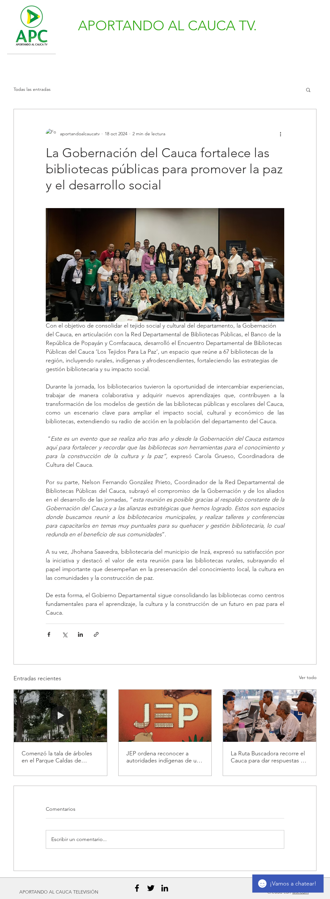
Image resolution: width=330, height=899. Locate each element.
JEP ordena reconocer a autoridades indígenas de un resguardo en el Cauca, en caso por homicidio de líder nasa (163, 757)
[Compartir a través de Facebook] (49, 634)
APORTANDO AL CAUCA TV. (167, 25)
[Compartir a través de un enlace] (96, 634)
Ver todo (307, 677)
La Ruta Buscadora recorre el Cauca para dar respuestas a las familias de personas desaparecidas (268, 757)
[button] (308, 89)
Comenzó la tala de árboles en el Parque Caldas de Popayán (57, 757)
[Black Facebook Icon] (137, 888)
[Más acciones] (280, 134)
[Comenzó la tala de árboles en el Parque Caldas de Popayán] (60, 716)
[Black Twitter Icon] (151, 888)
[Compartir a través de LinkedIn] (80, 634)
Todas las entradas (32, 89)
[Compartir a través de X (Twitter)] (65, 634)
